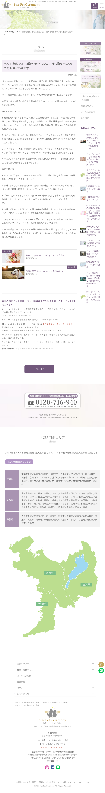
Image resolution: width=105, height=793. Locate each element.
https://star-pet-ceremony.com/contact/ (35, 349)
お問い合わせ (23, 693)
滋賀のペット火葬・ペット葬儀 (26, 705)
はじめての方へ (24, 664)
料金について (87, 106)
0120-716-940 (17, 324)
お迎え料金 (82, 452)
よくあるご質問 (88, 112)
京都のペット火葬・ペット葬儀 (26, 702)
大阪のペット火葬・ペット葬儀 (55, 702)
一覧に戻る (39, 369)
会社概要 (85, 118)
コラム (20, 688)
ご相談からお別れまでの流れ (90, 98)
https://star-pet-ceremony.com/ (17, 315)
